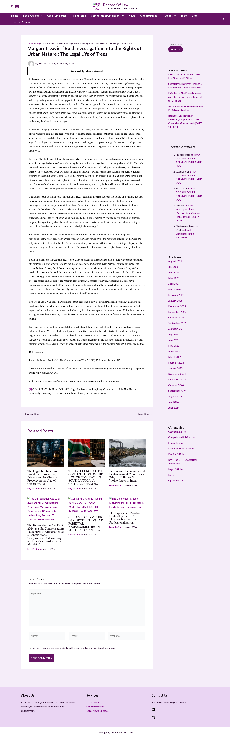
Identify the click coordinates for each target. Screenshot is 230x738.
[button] (40, 16)
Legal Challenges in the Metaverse (185, 233)
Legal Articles (31, 15)
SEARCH (175, 49)
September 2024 (177, 390)
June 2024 (173, 407)
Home (14, 15)
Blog (194, 15)
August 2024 (175, 396)
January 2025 (175, 368)
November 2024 (177, 379)
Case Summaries (56, 15)
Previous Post (30, 414)
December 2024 (177, 373)
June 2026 (173, 272)
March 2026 (174, 289)
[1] (30, 389)
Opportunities (148, 15)
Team (184, 15)
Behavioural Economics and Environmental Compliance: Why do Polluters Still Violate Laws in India (127, 476)
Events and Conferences (181, 448)
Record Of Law (115, 5)
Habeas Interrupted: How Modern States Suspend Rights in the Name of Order (188, 213)
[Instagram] (12, 6)
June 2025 (173, 339)
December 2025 (177, 306)
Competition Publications (106, 15)
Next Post (145, 414)
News (132, 15)
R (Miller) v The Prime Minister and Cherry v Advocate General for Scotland (185, 97)
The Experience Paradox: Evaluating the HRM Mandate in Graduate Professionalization (125, 517)
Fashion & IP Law (177, 454)
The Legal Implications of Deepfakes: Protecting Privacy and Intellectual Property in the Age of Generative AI (44, 477)
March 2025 (174, 356)
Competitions (175, 442)
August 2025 (175, 328)
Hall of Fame (78, 15)
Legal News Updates (97, 710)
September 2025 (177, 323)
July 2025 (173, 334)
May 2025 (173, 345)
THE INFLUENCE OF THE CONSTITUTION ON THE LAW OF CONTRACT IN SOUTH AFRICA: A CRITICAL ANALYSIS (86, 477)
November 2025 (177, 311)
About (169, 15)
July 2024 (173, 401)
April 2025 (174, 351)
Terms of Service (21, 21)
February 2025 (176, 362)
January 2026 (175, 300)
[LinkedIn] (7, 6)
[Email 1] (17, 6)
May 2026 (173, 277)
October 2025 (176, 317)
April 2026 (174, 283)
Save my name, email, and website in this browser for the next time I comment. (74, 647)
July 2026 (173, 266)
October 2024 (176, 385)
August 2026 (175, 261)
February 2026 (176, 294)
